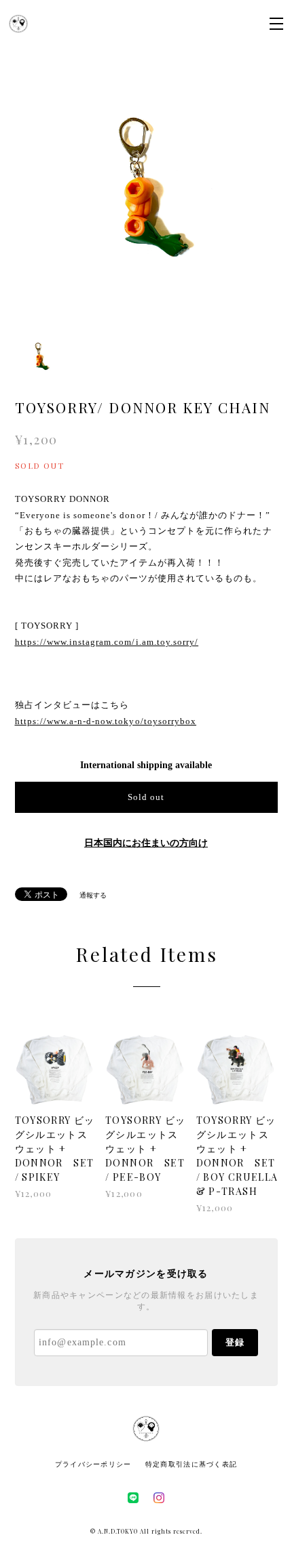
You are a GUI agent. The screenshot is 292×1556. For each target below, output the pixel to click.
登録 (234, 1342)
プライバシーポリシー (93, 1464)
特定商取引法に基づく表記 (191, 1464)
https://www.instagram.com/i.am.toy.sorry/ (107, 642)
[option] (146, 193)
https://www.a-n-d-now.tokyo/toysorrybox (106, 721)
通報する (93, 895)
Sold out (146, 797)
